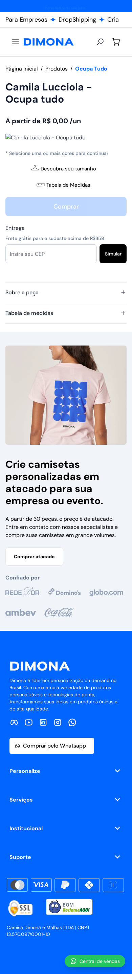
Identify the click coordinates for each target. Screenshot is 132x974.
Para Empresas (26, 20)
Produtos (56, 68)
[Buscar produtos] (100, 41)
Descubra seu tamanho (68, 168)
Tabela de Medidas (68, 185)
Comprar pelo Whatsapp (54, 745)
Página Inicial (21, 68)
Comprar (66, 206)
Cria (113, 20)
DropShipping (77, 20)
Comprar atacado (34, 556)
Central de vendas (100, 961)
